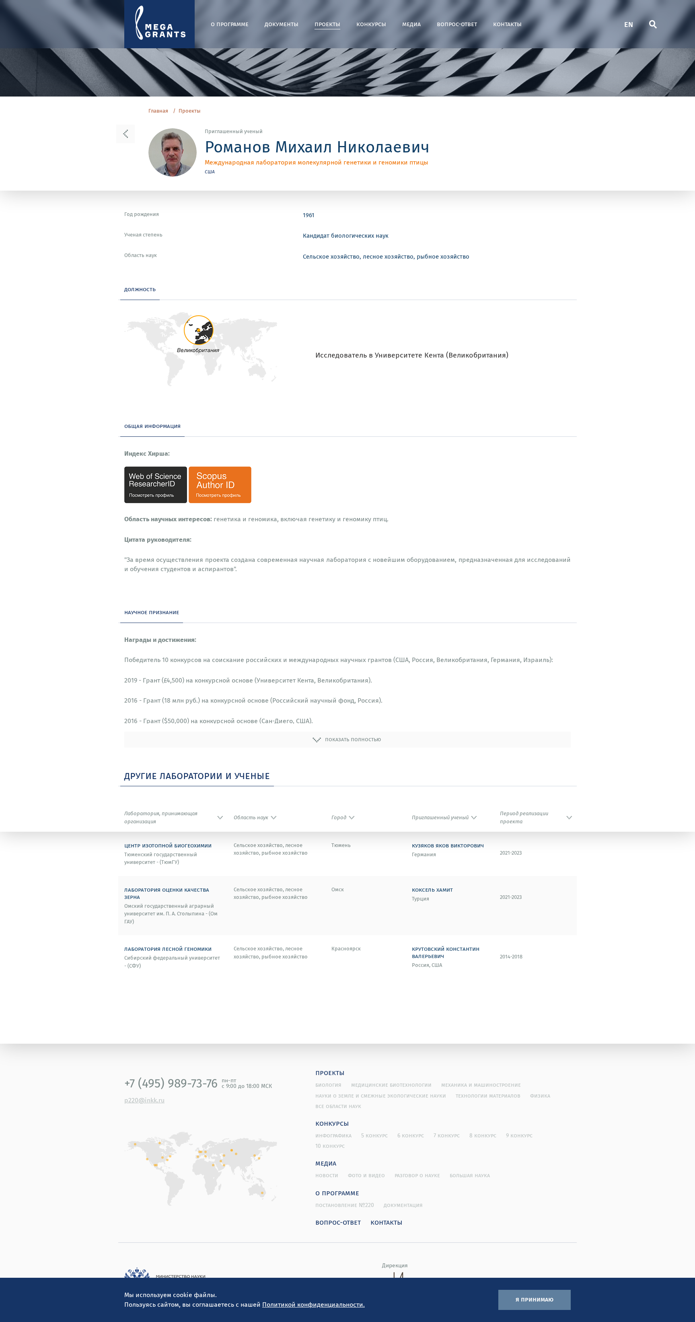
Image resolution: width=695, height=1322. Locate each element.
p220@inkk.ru (144, 1100)
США (210, 171)
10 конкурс (330, 1146)
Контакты (507, 24)
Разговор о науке (417, 1175)
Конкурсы (371, 24)
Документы (281, 24)
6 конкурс (410, 1135)
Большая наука (470, 1175)
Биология (328, 1085)
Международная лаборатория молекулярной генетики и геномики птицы (316, 162)
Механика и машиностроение (481, 1085)
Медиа (411, 24)
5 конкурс (374, 1135)
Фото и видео (366, 1175)
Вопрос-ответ (457, 24)
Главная (158, 111)
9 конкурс (519, 1135)
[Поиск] (653, 24)
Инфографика (333, 1135)
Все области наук (338, 1106)
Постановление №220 (344, 1205)
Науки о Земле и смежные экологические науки (380, 1096)
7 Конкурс (447, 1135)
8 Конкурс (482, 1135)
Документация (403, 1205)
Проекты (327, 24)
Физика (540, 1096)
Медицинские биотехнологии (391, 1085)
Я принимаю (534, 1299)
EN (628, 24)
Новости (326, 1175)
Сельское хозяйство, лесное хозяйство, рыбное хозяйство (386, 256)
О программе (230, 24)
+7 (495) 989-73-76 (171, 1083)
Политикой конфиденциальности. (313, 1304)
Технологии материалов (488, 1096)
